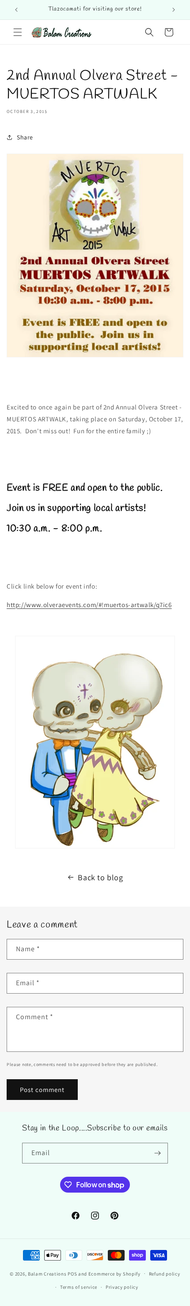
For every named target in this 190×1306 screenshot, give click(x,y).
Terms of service (78, 1287)
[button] (17, 32)
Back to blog (100, 877)
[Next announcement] (173, 9)
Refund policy (164, 1274)
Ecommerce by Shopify (114, 1273)
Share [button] (25, 137)
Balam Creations (47, 1273)
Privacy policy (122, 1287)
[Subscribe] (157, 1153)
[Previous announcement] (16, 9)
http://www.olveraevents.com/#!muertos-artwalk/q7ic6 (89, 604)
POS (72, 1273)
